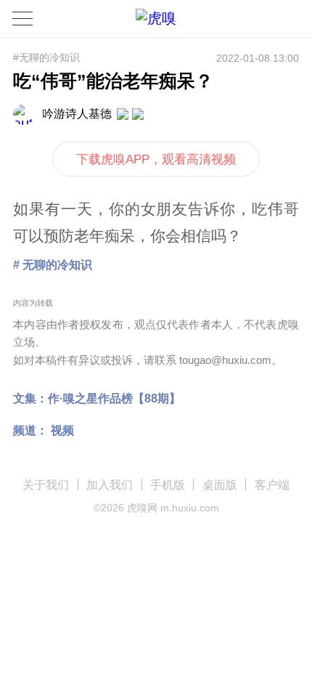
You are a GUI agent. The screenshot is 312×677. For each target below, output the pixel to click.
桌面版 (219, 484)
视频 (62, 430)
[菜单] (22, 18)
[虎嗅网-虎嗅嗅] (260, 19)
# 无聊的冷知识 (52, 264)
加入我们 (109, 484)
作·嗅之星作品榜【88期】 (114, 398)
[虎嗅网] (156, 18)
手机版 (167, 484)
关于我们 (45, 484)
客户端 (272, 484)
